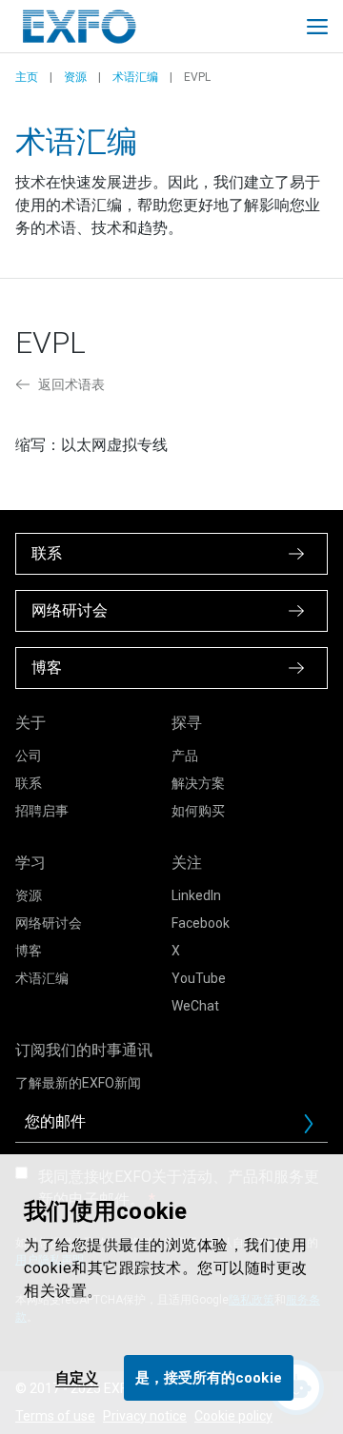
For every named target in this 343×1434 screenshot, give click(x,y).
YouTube (199, 978)
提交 (316, 1128)
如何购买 (198, 810)
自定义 (76, 1377)
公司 (28, 755)
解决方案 (198, 783)
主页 (26, 77)
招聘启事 (42, 810)
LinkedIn (196, 895)
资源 (75, 77)
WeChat (195, 1005)
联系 (28, 783)
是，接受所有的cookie (208, 1377)
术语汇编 (135, 77)
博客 (28, 950)
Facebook (201, 923)
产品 (185, 755)
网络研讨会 (48, 923)
